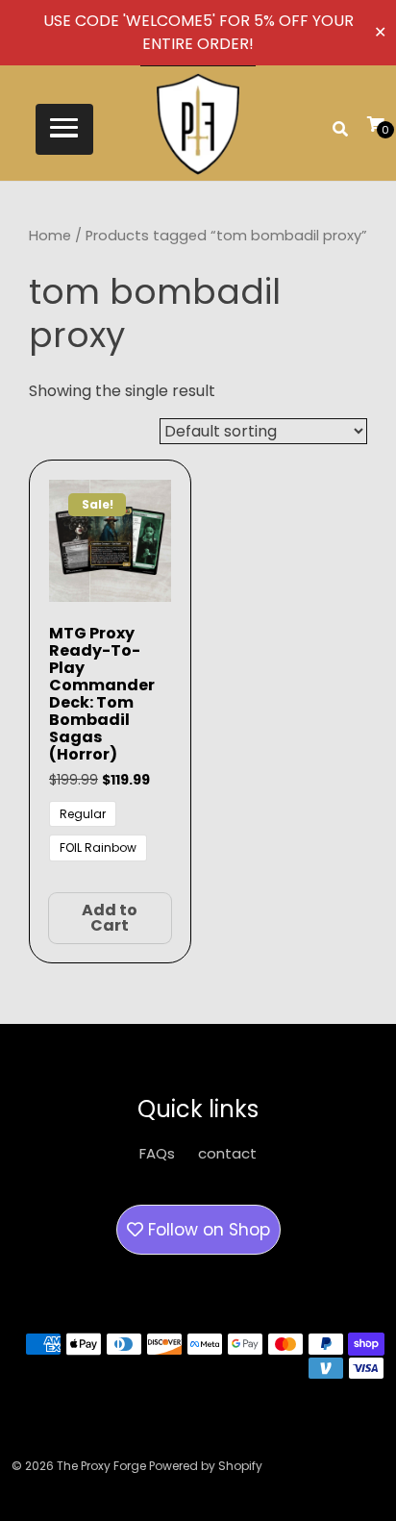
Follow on (206, 1229)
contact (227, 1153)
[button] (64, 129)
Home (50, 235)
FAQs (157, 1153)
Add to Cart (109, 917)
